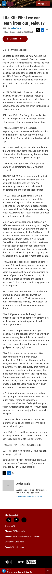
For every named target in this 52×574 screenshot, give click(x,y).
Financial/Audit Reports (14, 547)
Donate (43, 4)
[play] (3, 571)
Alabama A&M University (15, 531)
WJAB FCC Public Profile (14, 542)
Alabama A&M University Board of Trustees (22, 536)
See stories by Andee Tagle (29, 496)
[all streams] (48, 571)
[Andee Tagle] (8, 485)
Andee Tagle (15, 28)
